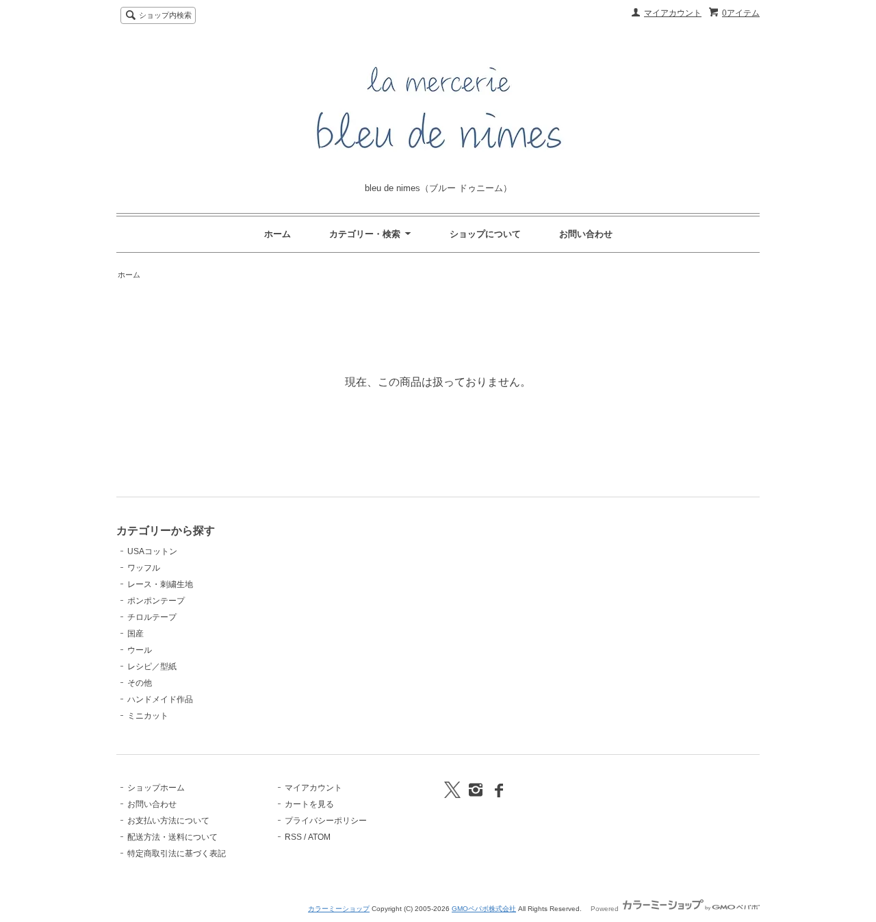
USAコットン (152, 551)
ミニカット (147, 716)
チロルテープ (152, 617)
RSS (293, 837)
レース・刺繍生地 (160, 584)
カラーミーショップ (339, 908)
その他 (139, 683)
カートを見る (309, 804)
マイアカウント (672, 13)
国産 (135, 633)
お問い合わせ (586, 234)
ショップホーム (156, 788)
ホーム (277, 234)
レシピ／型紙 (152, 666)
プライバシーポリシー (326, 820)
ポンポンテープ (156, 601)
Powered (606, 908)
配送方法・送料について (172, 837)
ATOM (319, 837)
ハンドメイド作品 (160, 699)
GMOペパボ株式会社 (484, 908)
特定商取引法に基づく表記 (176, 853)
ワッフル (143, 568)
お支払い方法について (168, 820)
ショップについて (485, 234)
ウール (139, 650)
